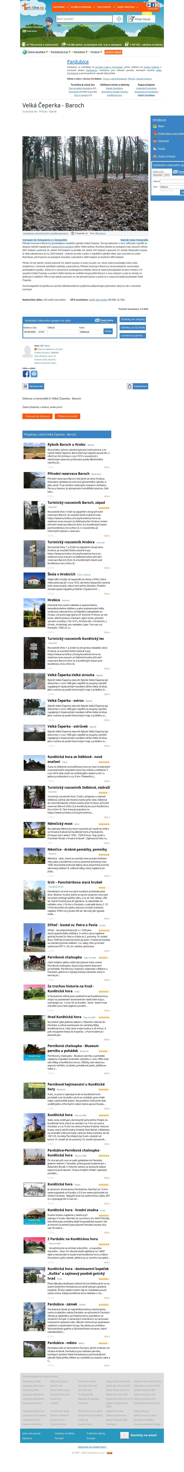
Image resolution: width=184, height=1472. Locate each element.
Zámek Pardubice (114, 88)
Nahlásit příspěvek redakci (45, 363)
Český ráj (83, 1419)
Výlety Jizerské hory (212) (119, 1398)
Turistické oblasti (87, 1381)
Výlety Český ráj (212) (117, 1390)
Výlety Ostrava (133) (144, 1394)
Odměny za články (64, 1433)
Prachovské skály (59, 1411)
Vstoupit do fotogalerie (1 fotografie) (44, 239)
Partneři (59, 1438)
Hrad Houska (57, 1419)
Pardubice (78, 62)
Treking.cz (111, 1424)
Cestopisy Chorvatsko (34, 1415)
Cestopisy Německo (33, 1394)
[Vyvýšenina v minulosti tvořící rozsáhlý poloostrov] (85, 183)
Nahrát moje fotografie (134, 239)
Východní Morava (87, 1385)
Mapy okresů (69, 25)
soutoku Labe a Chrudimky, (109, 67)
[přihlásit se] (153, 4)
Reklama (27, 1438)
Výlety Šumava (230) (117, 1394)
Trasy (90, 91)
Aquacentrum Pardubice (146, 91)
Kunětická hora (114, 95)
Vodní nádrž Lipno (60, 1390)
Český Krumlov (58, 1424)
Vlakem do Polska (32, 1424)
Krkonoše (83, 1403)
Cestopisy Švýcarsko (33, 1411)
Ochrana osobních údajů (147, 1424)
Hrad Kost (55, 1398)
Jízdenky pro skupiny (133, 319)
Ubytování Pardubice (146, 88)
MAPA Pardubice (146, 95)
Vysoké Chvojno (144, 78)
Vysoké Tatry (85, 1424)
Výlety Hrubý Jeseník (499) (117, 1405)
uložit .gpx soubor (98, 300)
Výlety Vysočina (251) (145, 1398)
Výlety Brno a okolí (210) (147, 1385)
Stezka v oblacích (59, 1415)
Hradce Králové (151, 67)
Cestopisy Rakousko (33, 1385)
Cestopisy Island (31, 1419)
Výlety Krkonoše (114, 1411)
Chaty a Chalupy (166, 156)
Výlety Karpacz (142, 1411)
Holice (106, 78)
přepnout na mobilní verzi (92, 1447)
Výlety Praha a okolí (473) (147, 1381)
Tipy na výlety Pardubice (80, 88)
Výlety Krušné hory (116, 1415)
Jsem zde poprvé (31, 1433)
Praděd (54, 1403)
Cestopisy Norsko (32, 1403)
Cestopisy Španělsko (33, 1398)
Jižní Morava (84, 1390)
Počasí (161, 148)
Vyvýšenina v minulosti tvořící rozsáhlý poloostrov (46, 233)
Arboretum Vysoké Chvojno (114, 91)
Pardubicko (91, 70)
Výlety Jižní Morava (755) (147, 1403)
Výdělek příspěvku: (42, 353)
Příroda (43, 111)
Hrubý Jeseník (85, 1394)
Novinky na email (144, 1435)
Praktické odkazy (96, 1433)
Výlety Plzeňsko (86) (144, 1390)
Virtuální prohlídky (144, 1419)
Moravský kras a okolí (90, 1411)
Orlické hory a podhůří (90, 1415)
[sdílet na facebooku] (26, 374)
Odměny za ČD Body (133, 327)
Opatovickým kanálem (62, 247)
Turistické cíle (75, 91)
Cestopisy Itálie (30, 1390)
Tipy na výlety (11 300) (91, 25)
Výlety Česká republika (118, 1381)
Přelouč (131, 78)
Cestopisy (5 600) (31, 1381)
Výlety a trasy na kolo (145, 1415)
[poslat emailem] (34, 374)
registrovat (153, 8)
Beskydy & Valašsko (88, 1398)
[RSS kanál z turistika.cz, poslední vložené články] (109, 1452)
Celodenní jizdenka (132, 335)
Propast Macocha (59, 1394)
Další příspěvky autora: (44, 356)
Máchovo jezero (59, 1381)
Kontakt (91, 1438)
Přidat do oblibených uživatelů (50, 349)
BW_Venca (100, 233)
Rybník (53, 111)
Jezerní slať (56, 1385)
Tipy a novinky (81, 95)
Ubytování (163, 140)
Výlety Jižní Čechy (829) (118, 1385)
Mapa (161, 126)
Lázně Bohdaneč (118, 78)
